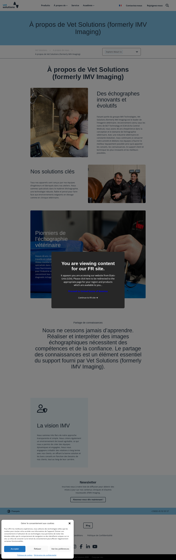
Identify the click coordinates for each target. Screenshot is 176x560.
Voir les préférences (60, 549)
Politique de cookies (24, 555)
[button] (69, 523)
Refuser (37, 549)
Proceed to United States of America (88, 291)
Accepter (15, 549)
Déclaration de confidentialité (45, 555)
